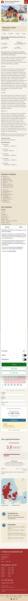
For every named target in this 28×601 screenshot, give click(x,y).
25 (24, 382)
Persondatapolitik (13, 595)
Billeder (4, 33)
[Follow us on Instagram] (14, 599)
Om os (11, 597)
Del (23, 23)
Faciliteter (18, 33)
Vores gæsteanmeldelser (12, 408)
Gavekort (26, 595)
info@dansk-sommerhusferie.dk (7, 587)
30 (18, 384)
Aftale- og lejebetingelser (14, 430)
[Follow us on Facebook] (11, 599)
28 (11, 384)
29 (14, 384)
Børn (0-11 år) (4, 402)
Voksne (2, 398)
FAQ (8, 597)
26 (5, 384)
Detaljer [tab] (21, 227)
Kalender (24, 33)
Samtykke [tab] (7, 227)
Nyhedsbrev (20, 595)
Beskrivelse (11, 33)
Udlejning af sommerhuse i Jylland (15, 533)
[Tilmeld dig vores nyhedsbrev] (17, 599)
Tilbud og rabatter (17, 597)
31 (21, 384)
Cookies (2, 595)
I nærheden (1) (5, 30)
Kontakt (6, 595)
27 (8, 384)
